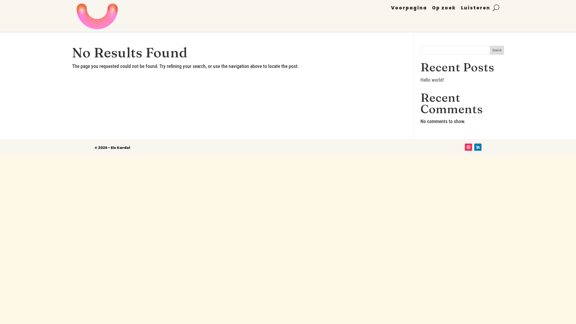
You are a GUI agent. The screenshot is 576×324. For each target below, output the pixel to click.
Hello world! (432, 80)
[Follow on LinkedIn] (478, 147)
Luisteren (475, 8)
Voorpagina (409, 8)
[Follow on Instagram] (468, 147)
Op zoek (444, 8)
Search (497, 50)
